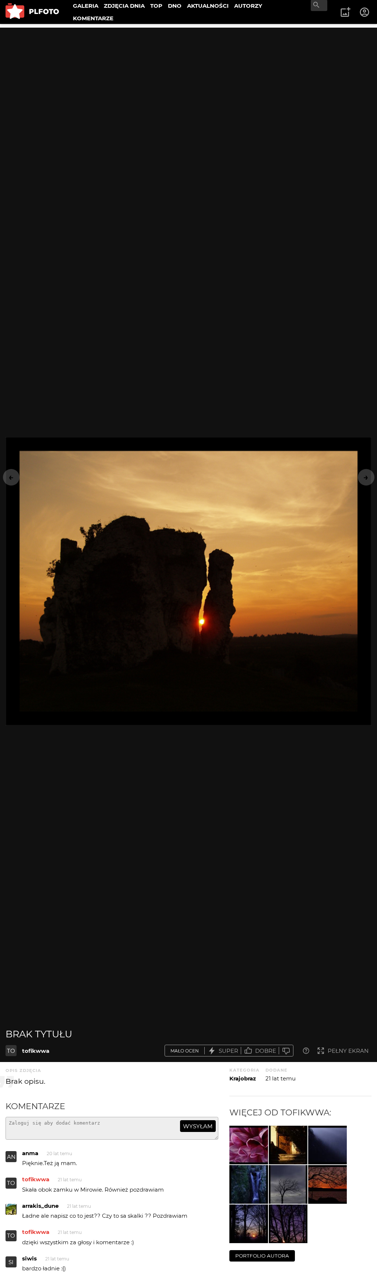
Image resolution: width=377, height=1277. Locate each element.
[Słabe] (286, 1050)
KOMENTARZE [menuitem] (93, 18)
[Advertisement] (188, 79)
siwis (29, 1258)
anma (30, 1153)
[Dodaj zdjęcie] (345, 12)
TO (11, 1050)
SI (11, 1262)
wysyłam (197, 1126)
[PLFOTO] (32, 12)
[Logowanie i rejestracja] (365, 12)
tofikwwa (35, 1050)
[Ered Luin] (327, 1145)
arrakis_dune (40, 1205)
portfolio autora (262, 1256)
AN (11, 1156)
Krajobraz (242, 1078)
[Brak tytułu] (248, 1145)
